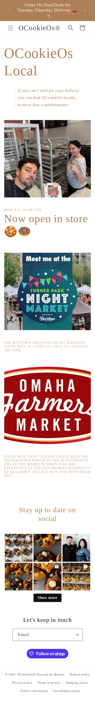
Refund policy (80, 674)
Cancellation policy (66, 690)
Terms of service (48, 682)
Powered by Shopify (50, 674)
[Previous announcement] (10, 10)
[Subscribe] (77, 635)
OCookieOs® (26, 674)
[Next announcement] (85, 10)
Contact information (34, 690)
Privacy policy (22, 682)
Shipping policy (77, 682)
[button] (10, 28)
